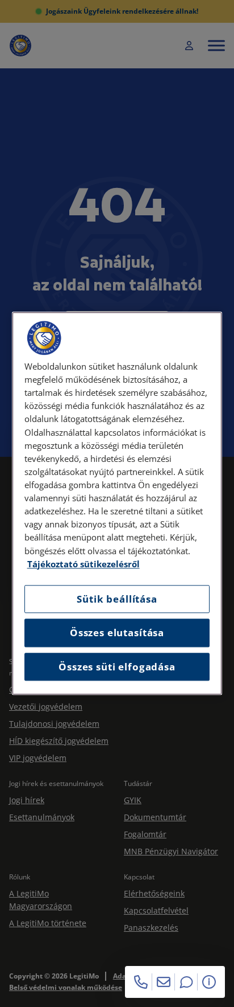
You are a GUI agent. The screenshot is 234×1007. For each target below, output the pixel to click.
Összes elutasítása (117, 633)
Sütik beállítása (117, 598)
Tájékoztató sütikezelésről (83, 564)
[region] (117, 503)
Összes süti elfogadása (116, 666)
